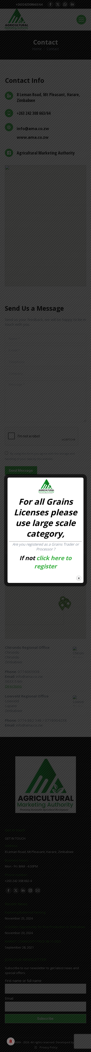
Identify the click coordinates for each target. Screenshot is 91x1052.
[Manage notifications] (11, 1041)
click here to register (53, 562)
